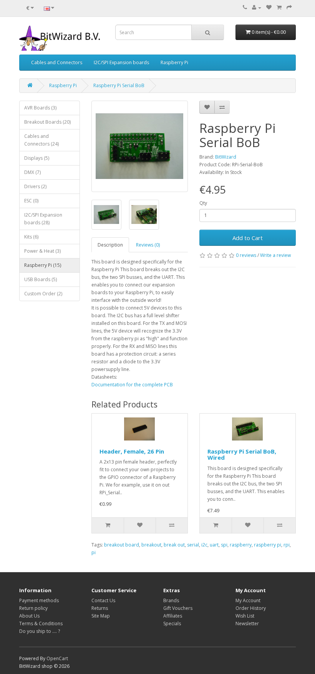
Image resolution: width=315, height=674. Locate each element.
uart (214, 545)
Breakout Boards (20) (47, 122)
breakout (151, 545)
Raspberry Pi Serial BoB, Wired (241, 454)
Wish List (244, 616)
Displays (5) (36, 158)
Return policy (33, 608)
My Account (247, 600)
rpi (287, 545)
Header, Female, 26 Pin (131, 451)
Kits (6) (31, 236)
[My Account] (256, 7)
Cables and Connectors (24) (41, 140)
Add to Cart (247, 238)
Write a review (275, 255)
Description (110, 245)
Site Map (100, 616)
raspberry (241, 545)
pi (93, 552)
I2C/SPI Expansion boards (121, 62)
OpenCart (57, 658)
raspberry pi (267, 545)
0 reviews (246, 255)
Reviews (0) (148, 245)
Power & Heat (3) (42, 251)
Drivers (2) (35, 186)
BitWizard (225, 157)
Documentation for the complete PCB (132, 384)
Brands (171, 600)
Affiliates (172, 616)
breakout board (121, 545)
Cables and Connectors (56, 62)
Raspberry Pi (174, 62)
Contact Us (103, 600)
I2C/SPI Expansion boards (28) (43, 219)
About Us (29, 616)
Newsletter (247, 623)
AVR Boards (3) (40, 107)
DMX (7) (32, 172)
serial (193, 545)
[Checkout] (289, 7)
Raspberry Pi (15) (42, 265)
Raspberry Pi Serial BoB (118, 85)
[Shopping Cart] (279, 7)
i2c (204, 545)
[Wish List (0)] (269, 7)
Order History (250, 608)
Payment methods (39, 600)
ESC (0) (31, 200)
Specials (172, 623)
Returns (99, 608)
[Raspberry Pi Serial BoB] (139, 146)
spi (224, 545)
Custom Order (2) (43, 293)
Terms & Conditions (41, 623)
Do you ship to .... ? (39, 631)
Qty (203, 203)
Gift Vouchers (177, 608)
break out (174, 545)
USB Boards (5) (40, 279)
